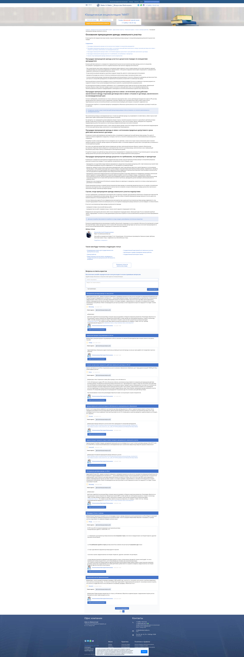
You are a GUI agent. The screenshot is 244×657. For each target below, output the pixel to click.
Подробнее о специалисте (100, 240)
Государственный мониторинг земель (133, 254)
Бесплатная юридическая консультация (119, 1)
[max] (93, 640)
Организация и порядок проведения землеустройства (137, 252)
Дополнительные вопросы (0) (103, 310)
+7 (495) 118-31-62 (152, 5)
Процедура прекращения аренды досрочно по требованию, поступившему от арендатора (110, 53)
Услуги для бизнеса (106, 20)
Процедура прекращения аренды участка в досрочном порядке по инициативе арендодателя (111, 46)
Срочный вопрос (92, 288)
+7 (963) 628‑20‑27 (141, 623)
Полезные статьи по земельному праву (122, 265)
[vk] (85, 640)
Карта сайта (111, 647)
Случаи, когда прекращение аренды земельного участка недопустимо (105, 55)
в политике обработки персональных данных (114, 654)
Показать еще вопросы (122, 608)
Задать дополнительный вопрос (97, 329)
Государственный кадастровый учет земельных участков (138, 250)
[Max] (143, 5)
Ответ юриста (90, 310)
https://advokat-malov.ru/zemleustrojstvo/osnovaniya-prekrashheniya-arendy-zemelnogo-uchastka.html (112, 425)
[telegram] (138, 5)
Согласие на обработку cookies (141, 645)
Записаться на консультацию (152, 1)
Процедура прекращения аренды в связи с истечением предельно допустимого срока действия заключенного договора (118, 51)
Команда (131, 1)
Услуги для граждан (92, 20)
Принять (144, 651)
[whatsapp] (90, 640)
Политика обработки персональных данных (144, 644)
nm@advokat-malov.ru (92, 321)
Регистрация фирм (125, 647)
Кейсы (141, 1)
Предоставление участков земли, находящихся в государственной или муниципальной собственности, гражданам (101, 258)
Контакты (136, 1)
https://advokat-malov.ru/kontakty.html (124, 323)
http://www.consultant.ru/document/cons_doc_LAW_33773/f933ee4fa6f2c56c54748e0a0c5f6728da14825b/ (112, 426)
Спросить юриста (152, 289)
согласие (113, 651)
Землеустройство (91, 254)
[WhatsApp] (141, 5)
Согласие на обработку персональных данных (145, 647)
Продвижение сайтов (91, 645)
